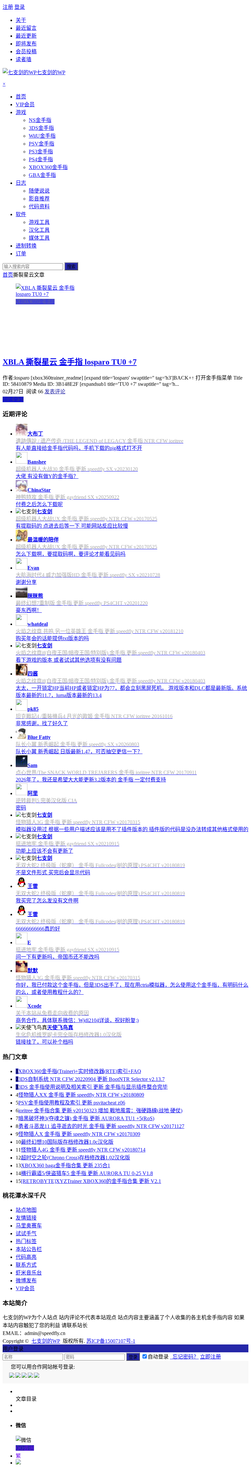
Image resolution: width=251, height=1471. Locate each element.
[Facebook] (18, 1376)
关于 (21, 20)
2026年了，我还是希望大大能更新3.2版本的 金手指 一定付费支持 (91, 779)
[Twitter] (25, 1376)
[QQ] (12, 1376)
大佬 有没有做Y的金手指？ (47, 476)
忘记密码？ (184, 1357)
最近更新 (26, 36)
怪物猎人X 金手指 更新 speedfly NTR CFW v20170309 (79, 1134)
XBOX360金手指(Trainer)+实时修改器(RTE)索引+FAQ (79, 1071)
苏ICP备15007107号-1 (110, 1341)
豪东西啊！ (29, 610)
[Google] (31, 1376)
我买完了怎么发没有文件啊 (47, 900)
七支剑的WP (45, 1341)
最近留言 (26, 28)
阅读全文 (13, 399)
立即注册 (210, 1357)
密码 (21, 808)
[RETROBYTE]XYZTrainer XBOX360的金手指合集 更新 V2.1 (91, 1181)
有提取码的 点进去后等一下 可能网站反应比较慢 (72, 526)
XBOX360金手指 (35, 301)
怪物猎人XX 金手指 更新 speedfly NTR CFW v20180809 (81, 1095)
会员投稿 (26, 51)
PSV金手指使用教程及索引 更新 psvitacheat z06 (71, 1102)
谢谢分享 (26, 582)
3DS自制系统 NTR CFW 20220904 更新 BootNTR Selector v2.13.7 (91, 1079)
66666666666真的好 (38, 929)
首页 (8, 275)
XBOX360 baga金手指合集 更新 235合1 (65, 1165)
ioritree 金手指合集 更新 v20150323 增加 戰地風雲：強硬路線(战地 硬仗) (100, 1110)
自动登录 (158, 1357)
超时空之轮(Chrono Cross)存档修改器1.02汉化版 (75, 1157)
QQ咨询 (25, 1448)
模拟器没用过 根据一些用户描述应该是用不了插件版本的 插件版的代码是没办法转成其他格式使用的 (132, 829)
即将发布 (26, 43)
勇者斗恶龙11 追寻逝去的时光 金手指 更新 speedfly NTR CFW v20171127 (101, 1126)
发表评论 (54, 391)
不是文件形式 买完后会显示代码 (53, 872)
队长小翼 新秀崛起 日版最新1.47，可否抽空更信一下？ (79, 751)
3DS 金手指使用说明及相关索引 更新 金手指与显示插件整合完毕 (93, 1087)
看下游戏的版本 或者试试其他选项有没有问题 (69, 660)
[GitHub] (37, 1376)
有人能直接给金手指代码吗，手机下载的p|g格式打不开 (79, 448)
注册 (8, 7)
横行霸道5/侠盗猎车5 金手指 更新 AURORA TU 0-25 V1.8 (87, 1173)
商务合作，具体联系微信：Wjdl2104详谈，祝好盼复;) (77, 1020)
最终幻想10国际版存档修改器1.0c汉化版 (67, 1142)
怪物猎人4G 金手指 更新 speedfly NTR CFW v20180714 (83, 1150)
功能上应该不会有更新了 (44, 851)
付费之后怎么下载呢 (39, 504)
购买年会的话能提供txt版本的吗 (52, 638)
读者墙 (23, 59)
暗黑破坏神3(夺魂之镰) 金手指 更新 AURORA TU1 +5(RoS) (86, 1118)
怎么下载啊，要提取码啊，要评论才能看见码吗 (71, 554)
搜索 (71, 266)
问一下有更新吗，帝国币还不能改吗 (57, 957)
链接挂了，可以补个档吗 (44, 1042)
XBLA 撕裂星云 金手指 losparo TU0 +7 (70, 362)
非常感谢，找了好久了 (42, 723)
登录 (19, 7)
